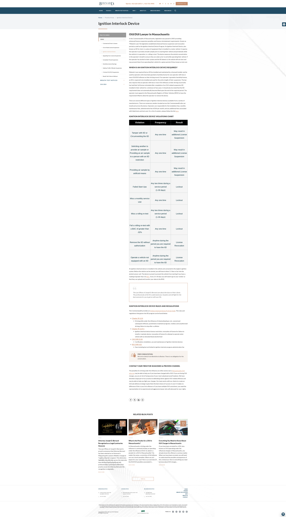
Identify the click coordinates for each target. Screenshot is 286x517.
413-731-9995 (149, 4)
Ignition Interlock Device (109, 51)
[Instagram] (174, 3)
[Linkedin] (168, 3)
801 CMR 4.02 (137, 344)
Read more (101, 472)
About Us (185, 495)
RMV (102, 39)
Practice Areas (104, 35)
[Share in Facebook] (130, 399)
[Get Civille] (143, 512)
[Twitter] (171, 3)
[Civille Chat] (283, 514)
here (177, 111)
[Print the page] (142, 399)
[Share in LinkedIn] (138, 399)
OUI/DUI (103, 84)
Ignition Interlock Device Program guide (162, 311)
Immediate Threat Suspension (110, 60)
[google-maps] (160, 3)
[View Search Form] (175, 10)
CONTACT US (181, 3)
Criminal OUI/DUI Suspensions (111, 72)
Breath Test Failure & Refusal (110, 76)
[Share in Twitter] (134, 399)
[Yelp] (165, 3)
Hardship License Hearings (109, 64)
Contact (185, 497)
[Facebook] (163, 3)
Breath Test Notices (108, 80)
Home (101, 10)
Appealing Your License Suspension (112, 55)
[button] (284, 24)
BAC (147, 276)
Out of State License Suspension (111, 47)
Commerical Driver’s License (110, 43)
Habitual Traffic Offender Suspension (112, 68)
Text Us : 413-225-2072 (134, 4)
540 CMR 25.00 (137, 339)
